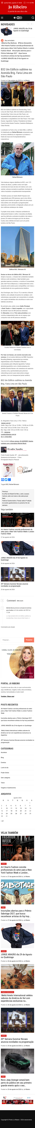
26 (16, 813)
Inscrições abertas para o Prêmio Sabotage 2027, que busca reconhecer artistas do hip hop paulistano (16, 914)
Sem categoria (5, 778)
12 (16, 808)
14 (25, 808)
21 (25, 811)
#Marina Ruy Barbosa (9, 43)
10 (7, 808)
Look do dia (4, 767)
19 (16, 811)
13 (21, 808)
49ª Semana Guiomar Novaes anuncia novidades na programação (14, 585)
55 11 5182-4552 (6, 437)
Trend (2, 783)
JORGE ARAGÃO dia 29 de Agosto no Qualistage (16, 725)
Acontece (4, 752)
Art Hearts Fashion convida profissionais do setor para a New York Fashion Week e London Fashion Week (17, 531)
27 (21, 813)
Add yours (20, 601)
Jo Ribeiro (17, 7)
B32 (7, 484)
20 (21, 811)
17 (7, 811)
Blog (2, 757)
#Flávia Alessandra (25, 43)
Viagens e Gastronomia (8, 788)
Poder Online (5, 773)
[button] (31, 24)
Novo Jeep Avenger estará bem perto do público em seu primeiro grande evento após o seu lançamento (16, 1084)
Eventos (3, 762)
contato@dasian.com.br (8, 434)
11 (11, 808)
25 (11, 813)
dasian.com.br (5, 423)
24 (7, 813)
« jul (2, 821)
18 (11, 811)
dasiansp (7, 432)
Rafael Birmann (14, 484)
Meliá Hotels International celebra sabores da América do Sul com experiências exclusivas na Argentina (23, 31)
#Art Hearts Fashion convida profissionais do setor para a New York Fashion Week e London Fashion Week (17, 48)
